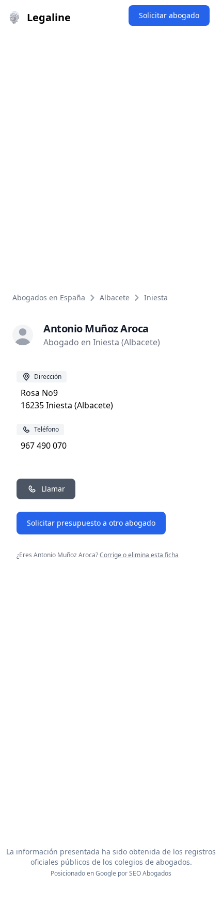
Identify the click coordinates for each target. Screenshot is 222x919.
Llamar (53, 489)
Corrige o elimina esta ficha (139, 554)
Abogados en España (48, 297)
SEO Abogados (150, 873)
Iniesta (156, 297)
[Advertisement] (111, 151)
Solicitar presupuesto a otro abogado (91, 523)
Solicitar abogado (169, 15)
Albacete (115, 297)
